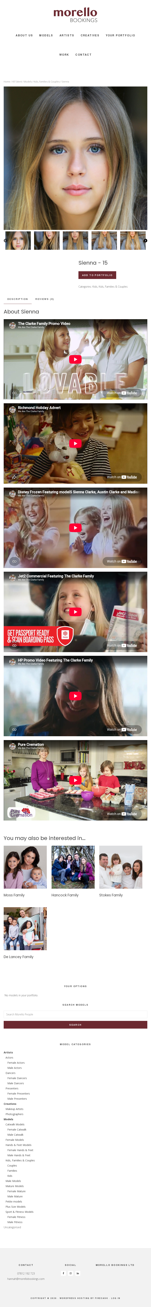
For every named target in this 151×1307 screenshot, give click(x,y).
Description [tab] (17, 299)
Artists (8, 1052)
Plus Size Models (16, 1206)
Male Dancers (15, 1083)
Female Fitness (16, 1217)
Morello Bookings (75, 15)
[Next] (145, 240)
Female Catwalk (16, 1129)
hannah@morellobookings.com (26, 1279)
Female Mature (16, 1191)
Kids (94, 286)
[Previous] (5, 240)
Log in (115, 1298)
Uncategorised (12, 1227)
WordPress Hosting (75, 1298)
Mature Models (15, 1186)
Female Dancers (17, 1078)
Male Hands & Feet (18, 1155)
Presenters (12, 1088)
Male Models (13, 1181)
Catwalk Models (15, 1124)
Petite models (14, 1201)
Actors (9, 1057)
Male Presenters (17, 1098)
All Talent (17, 81)
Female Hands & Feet (20, 1150)
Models (28, 81)
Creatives (10, 1104)
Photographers (14, 1114)
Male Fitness (14, 1222)
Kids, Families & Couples (47, 81)
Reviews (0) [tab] (44, 299)
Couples (12, 1165)
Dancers (10, 1073)
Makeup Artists (14, 1109)
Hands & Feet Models (18, 1145)
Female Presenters (18, 1093)
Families (12, 1170)
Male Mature (15, 1196)
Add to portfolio (97, 275)
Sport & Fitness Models (20, 1212)
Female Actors (16, 1062)
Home (7, 81)
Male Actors (14, 1068)
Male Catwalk (15, 1134)
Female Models (15, 1140)
